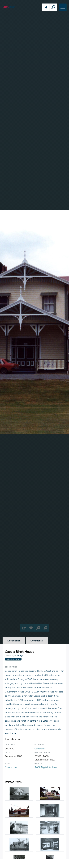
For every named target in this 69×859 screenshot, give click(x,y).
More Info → (13, 659)
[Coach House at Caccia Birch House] (19, 810)
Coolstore (39, 748)
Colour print (11, 767)
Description (14, 640)
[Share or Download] (23, 628)
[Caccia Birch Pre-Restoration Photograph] (19, 793)
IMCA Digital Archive (45, 767)
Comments (36, 640)
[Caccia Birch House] (50, 793)
